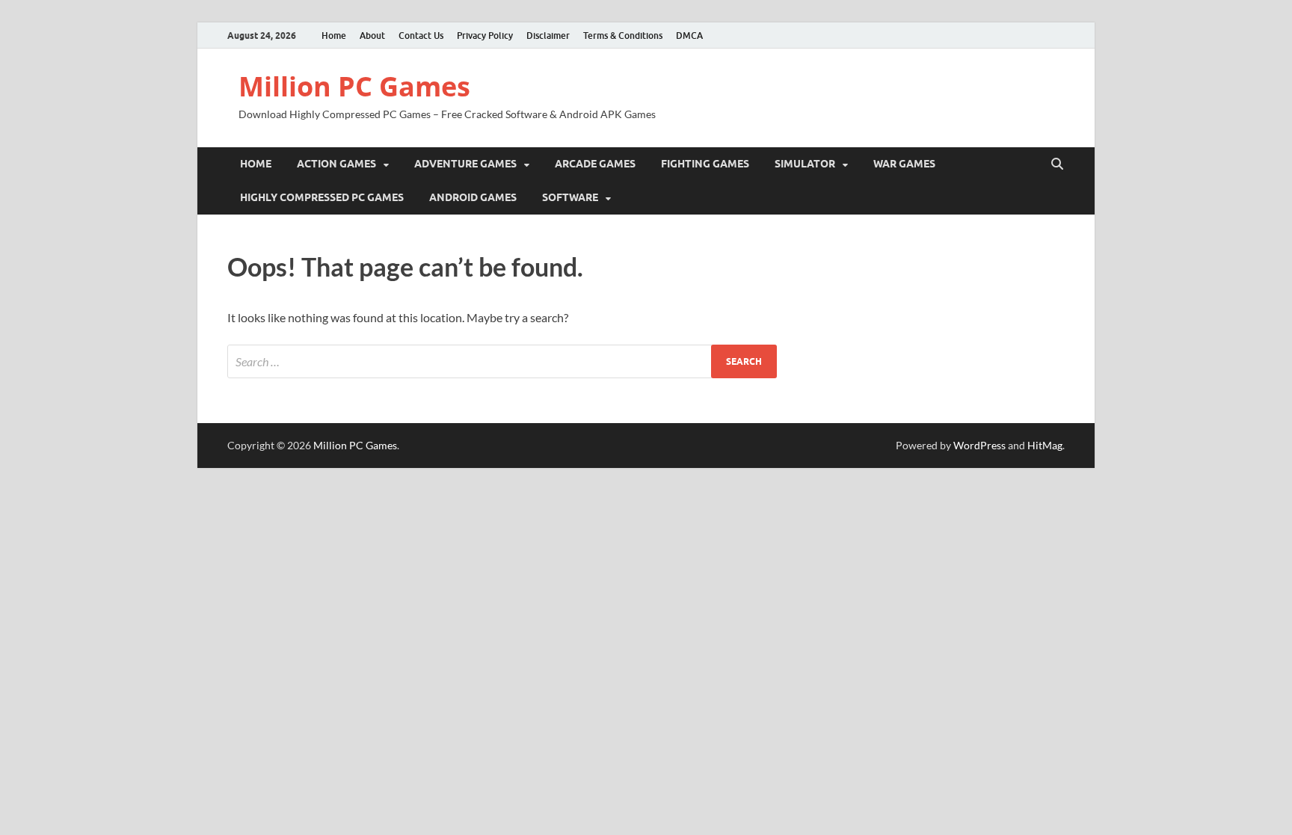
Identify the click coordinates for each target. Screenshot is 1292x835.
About (372, 35)
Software (570, 197)
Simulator (805, 164)
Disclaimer (548, 35)
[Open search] (1057, 164)
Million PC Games (354, 86)
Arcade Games (595, 164)
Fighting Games (705, 164)
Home (334, 35)
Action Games (336, 164)
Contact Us (421, 35)
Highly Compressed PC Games (322, 197)
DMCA (689, 35)
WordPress (979, 445)
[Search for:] (502, 361)
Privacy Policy (485, 35)
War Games (904, 164)
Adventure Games (465, 164)
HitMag (1044, 445)
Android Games (473, 197)
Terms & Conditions (622, 35)
